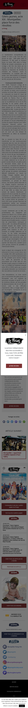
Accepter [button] (22, 706)
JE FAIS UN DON (14, 366)
